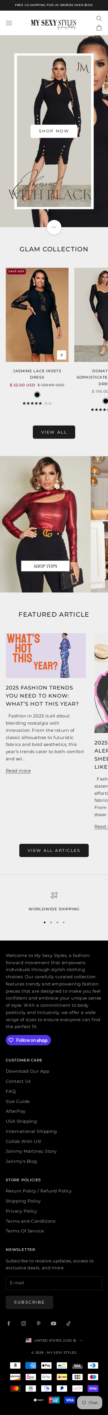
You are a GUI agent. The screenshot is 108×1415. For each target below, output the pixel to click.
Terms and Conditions (30, 1221)
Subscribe (29, 1302)
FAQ (11, 1091)
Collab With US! (23, 1141)
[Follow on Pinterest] (38, 1323)
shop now (54, 131)
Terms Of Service (25, 1231)
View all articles (54, 850)
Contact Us (18, 1081)
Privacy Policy (21, 1211)
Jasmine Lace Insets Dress (37, 374)
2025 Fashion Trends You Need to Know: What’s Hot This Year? (42, 696)
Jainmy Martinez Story (31, 1151)
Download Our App (27, 1071)
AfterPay (16, 1111)
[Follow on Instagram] (23, 1323)
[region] (54, 902)
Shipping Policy (23, 1201)
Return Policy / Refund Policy (39, 1191)
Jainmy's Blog (21, 1161)
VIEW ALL (54, 432)
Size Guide (18, 1101)
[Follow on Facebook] (9, 1323)
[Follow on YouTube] (53, 1323)
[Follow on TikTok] (68, 1323)
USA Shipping (21, 1121)
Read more (18, 770)
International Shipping (31, 1131)
